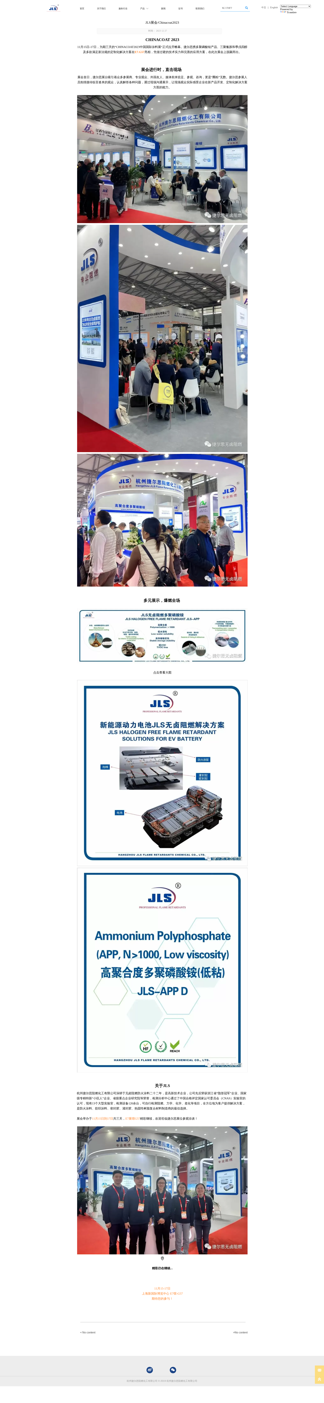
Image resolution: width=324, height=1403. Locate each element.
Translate (291, 12)
